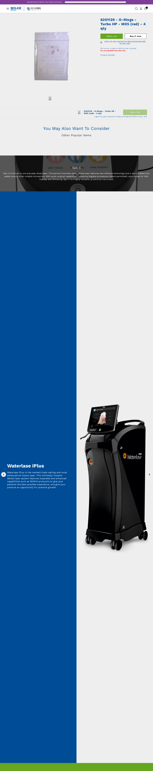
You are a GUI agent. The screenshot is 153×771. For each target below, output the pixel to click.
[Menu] (8, 8)
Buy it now (135, 36)
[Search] (136, 8)
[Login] (140, 8)
